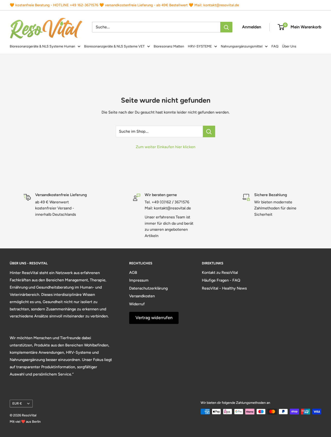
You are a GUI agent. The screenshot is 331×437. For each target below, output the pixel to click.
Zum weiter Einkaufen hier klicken (165, 147)
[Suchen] (226, 27)
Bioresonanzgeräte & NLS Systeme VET (114, 46)
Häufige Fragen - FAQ (221, 280)
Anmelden (251, 26)
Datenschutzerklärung (148, 288)
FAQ (274, 46)
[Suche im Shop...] (209, 131)
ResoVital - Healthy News (224, 288)
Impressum (139, 280)
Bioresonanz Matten (169, 46)
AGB (133, 272)
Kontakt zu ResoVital (220, 272)
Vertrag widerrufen (154, 317)
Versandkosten (142, 296)
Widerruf (137, 304)
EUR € (17, 403)
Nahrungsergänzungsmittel (241, 46)
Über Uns (289, 46)
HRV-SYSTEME (200, 46)
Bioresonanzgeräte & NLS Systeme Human (42, 46)
